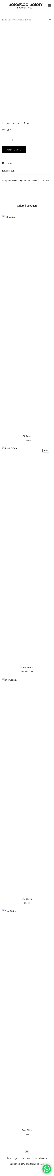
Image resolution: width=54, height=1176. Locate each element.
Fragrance (22, 180)
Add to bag (14, 150)
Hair (29, 180)
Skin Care (44, 180)
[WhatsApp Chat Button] (46, 1168)
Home (4, 20)
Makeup (35, 180)
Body (11, 20)
